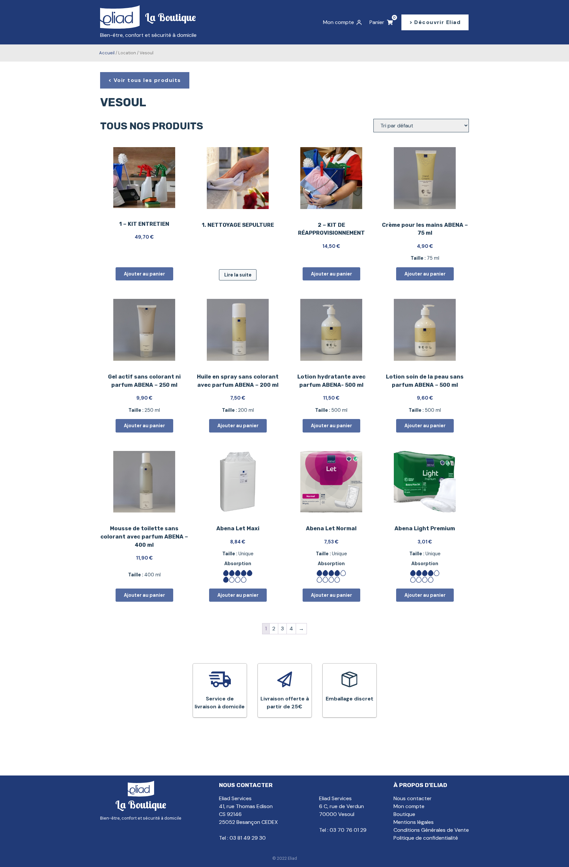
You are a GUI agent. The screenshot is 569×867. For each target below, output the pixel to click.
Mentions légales (413, 822)
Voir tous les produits (147, 80)
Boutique (404, 814)
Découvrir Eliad (437, 22)
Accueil (107, 53)
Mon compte (408, 806)
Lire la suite (238, 275)
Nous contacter (412, 798)
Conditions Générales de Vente (431, 830)
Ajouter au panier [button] (144, 274)
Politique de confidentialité (425, 837)
